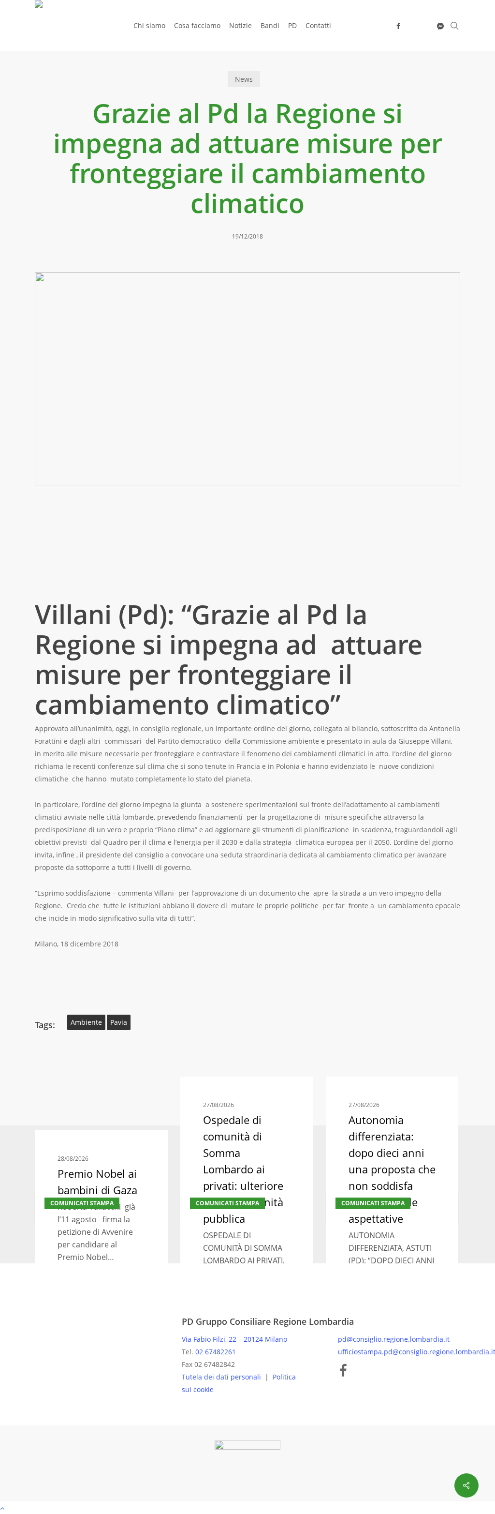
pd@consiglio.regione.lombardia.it (394, 1339)
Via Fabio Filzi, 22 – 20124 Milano (234, 1339)
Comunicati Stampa (82, 1203)
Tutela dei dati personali (222, 1376)
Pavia (118, 1022)
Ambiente (86, 1022)
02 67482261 (215, 1351)
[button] (247, 1507)
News (244, 79)
